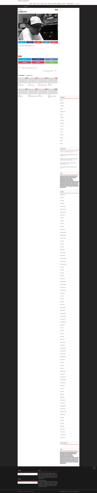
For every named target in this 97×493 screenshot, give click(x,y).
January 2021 (62, 345)
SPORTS (49, 3)
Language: (68, 3)
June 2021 (62, 330)
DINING (30, 3)
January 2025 (62, 229)
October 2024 (62, 238)
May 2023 (62, 272)
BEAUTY (61, 100)
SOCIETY (62, 126)
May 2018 (62, 423)
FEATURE (62, 120)
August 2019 (62, 385)
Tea (69, 185)
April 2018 (62, 426)
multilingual (76, 181)
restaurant (67, 184)
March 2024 (62, 249)
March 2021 (62, 339)
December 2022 (63, 281)
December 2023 (63, 258)
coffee (73, 176)
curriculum (62, 177)
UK (73, 185)
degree (68, 177)
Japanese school (62, 181)
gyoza (67, 180)
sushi (67, 185)
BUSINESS (59, 3)
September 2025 (63, 212)
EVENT (46, 3)
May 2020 (62, 368)
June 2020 (62, 365)
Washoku (61, 187)
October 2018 (62, 408)
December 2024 (63, 232)
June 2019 (62, 391)
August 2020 (62, 359)
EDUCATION (54, 3)
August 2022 (62, 293)
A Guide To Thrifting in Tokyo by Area (68, 151)
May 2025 (62, 223)
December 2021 (63, 313)
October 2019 (62, 382)
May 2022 (62, 298)
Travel (71, 185)
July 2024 (61, 241)
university (76, 185)
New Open (61, 183)
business (69, 176)
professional (74, 183)
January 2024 (62, 255)
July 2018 (61, 417)
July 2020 (61, 362)
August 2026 (62, 194)
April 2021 (62, 336)
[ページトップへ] (94, 467)
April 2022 (62, 301)
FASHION (62, 117)
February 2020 (62, 371)
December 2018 (63, 405)
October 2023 (62, 261)
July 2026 (61, 197)
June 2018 (62, 420)
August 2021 (62, 324)
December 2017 (63, 434)
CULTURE (42, 3)
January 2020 (62, 374)
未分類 (61, 143)
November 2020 (63, 350)
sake (70, 184)
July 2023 (61, 267)
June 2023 (62, 269)
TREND (61, 137)
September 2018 (63, 411)
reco (77, 183)
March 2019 (62, 397)
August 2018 (62, 414)
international (71, 180)
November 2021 (63, 316)
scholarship (74, 184)
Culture (76, 176)
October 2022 (62, 287)
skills (61, 185)
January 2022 (62, 310)
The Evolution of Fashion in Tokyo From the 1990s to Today (68, 163)
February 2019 (62, 400)
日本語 (32, 45)
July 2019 (61, 388)
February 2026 (62, 206)
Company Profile (20, 491)
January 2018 (62, 431)
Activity (61, 176)
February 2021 (62, 342)
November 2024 (63, 235)
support (64, 185)
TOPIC (61, 131)
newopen (65, 183)
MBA (70, 181)
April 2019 (62, 394)
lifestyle (67, 181)
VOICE (38, 3)
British (66, 176)
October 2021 (62, 319)
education (74, 177)
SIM (77, 184)
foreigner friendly (63, 180)
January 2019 (62, 402)
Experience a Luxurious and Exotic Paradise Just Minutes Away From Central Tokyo (68, 159)
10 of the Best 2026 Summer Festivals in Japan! (68, 167)
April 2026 (62, 203)
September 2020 (63, 356)
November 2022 (63, 284)
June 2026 (62, 200)
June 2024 (62, 243)
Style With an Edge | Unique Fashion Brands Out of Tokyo (68, 155)
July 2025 (61, 217)
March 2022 (62, 304)
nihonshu (69, 183)
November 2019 (63, 379)
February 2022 (62, 307)
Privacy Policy (31, 491)
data (65, 177)
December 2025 (63, 209)
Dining (71, 177)
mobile (73, 181)
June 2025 (62, 220)
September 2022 (63, 290)
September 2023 (63, 264)
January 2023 (62, 278)
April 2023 (62, 275)
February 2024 (62, 252)
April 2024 (62, 246)
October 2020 (62, 353)
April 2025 (62, 226)
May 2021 (62, 333)
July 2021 (61, 327)
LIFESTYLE (63, 3)
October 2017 (62, 437)
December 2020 (63, 348)
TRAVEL (34, 3)
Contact (26, 491)
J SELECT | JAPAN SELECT (69, 491)
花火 (64, 187)
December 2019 (63, 376)
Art (63, 176)
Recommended (62, 184)
